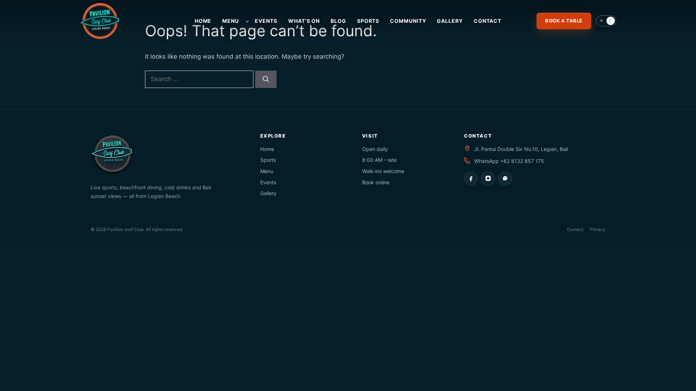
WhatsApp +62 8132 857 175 (509, 161)
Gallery (268, 193)
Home (267, 149)
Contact (575, 229)
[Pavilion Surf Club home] (167, 154)
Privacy (597, 229)
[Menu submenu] (247, 20)
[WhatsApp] (505, 178)
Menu (266, 171)
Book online (375, 182)
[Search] (266, 79)
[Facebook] (471, 178)
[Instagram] (488, 178)
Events (268, 182)
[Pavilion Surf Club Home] (114, 21)
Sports (268, 160)
